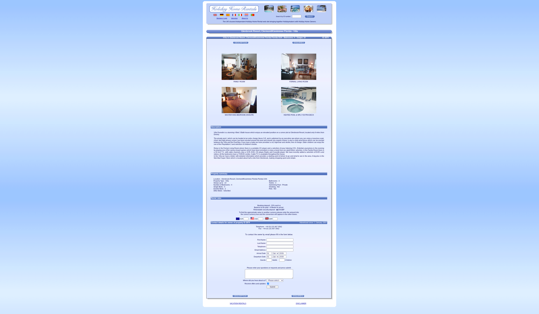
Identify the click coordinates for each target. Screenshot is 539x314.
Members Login (222, 18)
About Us (245, 18)
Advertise (234, 18)
